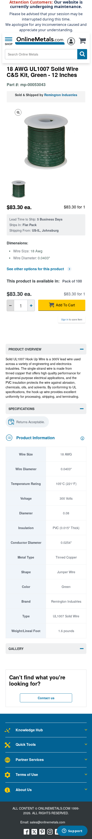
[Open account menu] (71, 40)
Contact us (46, 698)
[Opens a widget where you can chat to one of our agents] (72, 831)
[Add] (31, 305)
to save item (71, 319)
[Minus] (10, 305)
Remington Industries (60, 95)
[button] (83, 42)
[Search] (82, 54)
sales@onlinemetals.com (47, 822)
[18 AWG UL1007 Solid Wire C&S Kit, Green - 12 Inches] (19, 189)
